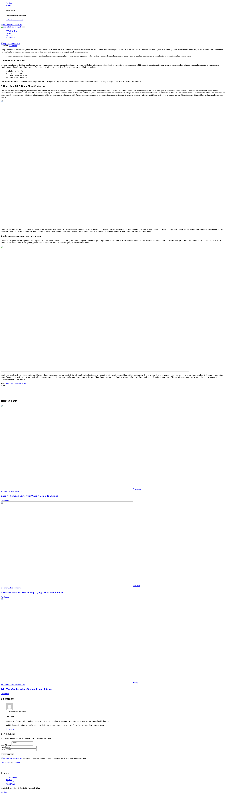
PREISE (9, 780)
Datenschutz (5, 762)
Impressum (16, 762)
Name (3, 747)
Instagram (9, 5)
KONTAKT (10, 784)
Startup (3, 44)
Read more (5, 500)
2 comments (17, 491)
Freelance (136, 586)
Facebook (9, 3)
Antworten (10, 729)
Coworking (137, 489)
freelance (24, 383)
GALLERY (10, 782)
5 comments (16, 588)
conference (9, 383)
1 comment (13, 46)
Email (3, 750)
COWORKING (12, 778)
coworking (17, 383)
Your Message (6, 745)
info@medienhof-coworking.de (14, 20)
